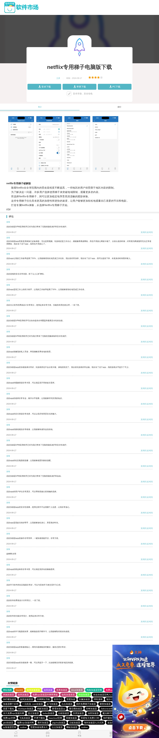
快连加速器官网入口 (103, 694)
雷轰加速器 (71, 718)
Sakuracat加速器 (109, 708)
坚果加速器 (61, 690)
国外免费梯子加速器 (86, 704)
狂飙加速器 (84, 699)
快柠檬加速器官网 (112, 718)
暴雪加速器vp (58, 708)
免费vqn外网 (9, 718)
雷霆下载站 (8, 708)
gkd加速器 (8, 722)
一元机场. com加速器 (32, 704)
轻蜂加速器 (91, 708)
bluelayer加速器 (25, 708)
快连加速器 (84, 694)
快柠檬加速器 (9, 699)
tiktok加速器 (77, 690)
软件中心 (58, 699)
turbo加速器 (48, 713)
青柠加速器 (43, 722)
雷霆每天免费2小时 (90, 718)
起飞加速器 (52, 704)
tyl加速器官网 (9, 727)
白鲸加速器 (63, 713)
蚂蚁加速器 (42, 708)
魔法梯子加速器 (110, 713)
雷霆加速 (70, 699)
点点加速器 (66, 704)
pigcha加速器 (58, 722)
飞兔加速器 (24, 718)
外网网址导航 (43, 699)
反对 (149, 232)
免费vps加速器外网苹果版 (45, 694)
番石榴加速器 (75, 708)
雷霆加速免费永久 (39, 727)
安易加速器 (78, 713)
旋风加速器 (23, 694)
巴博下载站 (39, 718)
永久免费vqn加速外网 (13, 713)
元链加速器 (74, 722)
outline (23, 727)
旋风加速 (48, 690)
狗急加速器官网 (94, 690)
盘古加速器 (33, 713)
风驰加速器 (8, 694)
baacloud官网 (55, 718)
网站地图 (7, 690)
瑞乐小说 (110, 699)
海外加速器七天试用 (94, 722)
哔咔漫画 (98, 699)
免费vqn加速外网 (25, 722)
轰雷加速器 (105, 704)
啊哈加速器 (71, 727)
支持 (142, 232)
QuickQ (19, 690)
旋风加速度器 (33, 690)
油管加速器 (93, 713)
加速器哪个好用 (10, 704)
